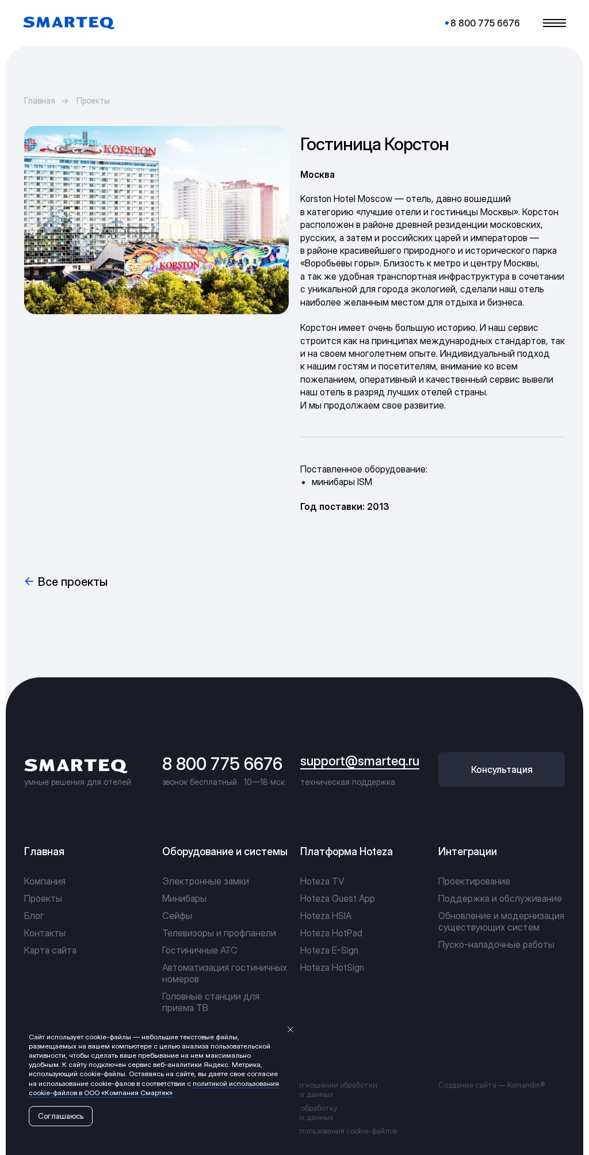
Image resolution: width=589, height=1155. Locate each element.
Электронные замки (205, 881)
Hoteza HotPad (331, 933)
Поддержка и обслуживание (500, 898)
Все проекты (73, 582)
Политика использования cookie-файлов (325, 1130)
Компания (45, 881)
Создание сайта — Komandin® (491, 1084)
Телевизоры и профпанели (219, 933)
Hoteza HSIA (325, 915)
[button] (501, 769)
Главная (39, 100)
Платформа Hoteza (346, 851)
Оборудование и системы (225, 851)
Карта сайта (50, 950)
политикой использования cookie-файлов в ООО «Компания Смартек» (154, 1088)
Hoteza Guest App (337, 898)
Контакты (45, 933)
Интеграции (467, 851)
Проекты (93, 100)
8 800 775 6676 (222, 763)
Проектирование (474, 881)
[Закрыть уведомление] (290, 1029)
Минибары (184, 898)
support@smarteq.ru (359, 760)
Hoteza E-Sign (329, 950)
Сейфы (177, 915)
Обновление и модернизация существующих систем (501, 921)
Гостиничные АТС (200, 950)
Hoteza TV (322, 881)
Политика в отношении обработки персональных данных (315, 1089)
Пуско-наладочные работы (496, 944)
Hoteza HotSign (332, 967)
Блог (34, 915)
